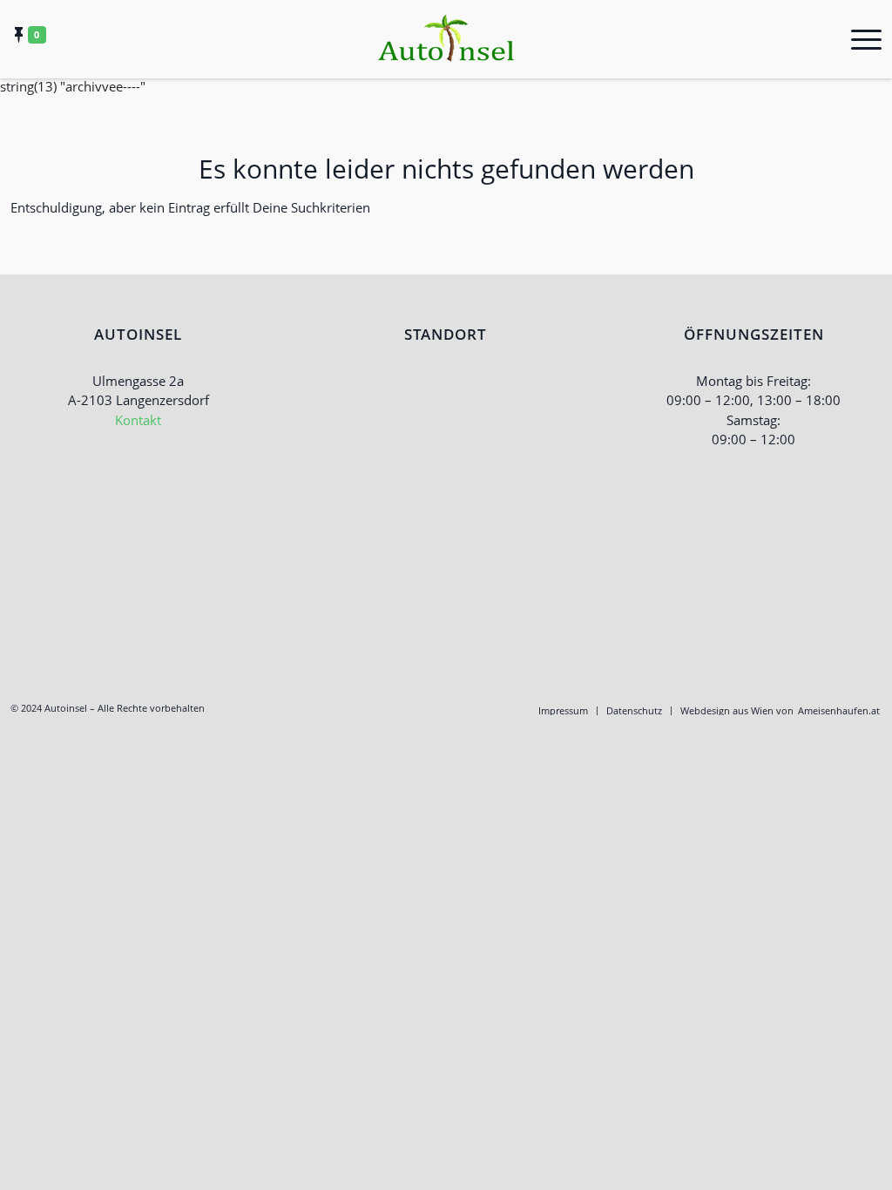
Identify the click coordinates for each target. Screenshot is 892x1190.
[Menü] (861, 39)
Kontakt (138, 420)
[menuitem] (563, 711)
